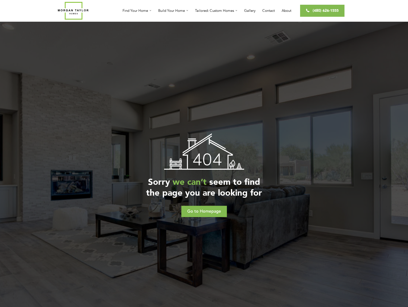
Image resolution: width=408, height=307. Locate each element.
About (286, 10)
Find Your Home (135, 10)
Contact (268, 10)
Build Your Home (171, 10)
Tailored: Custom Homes (214, 10)
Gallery (249, 10)
